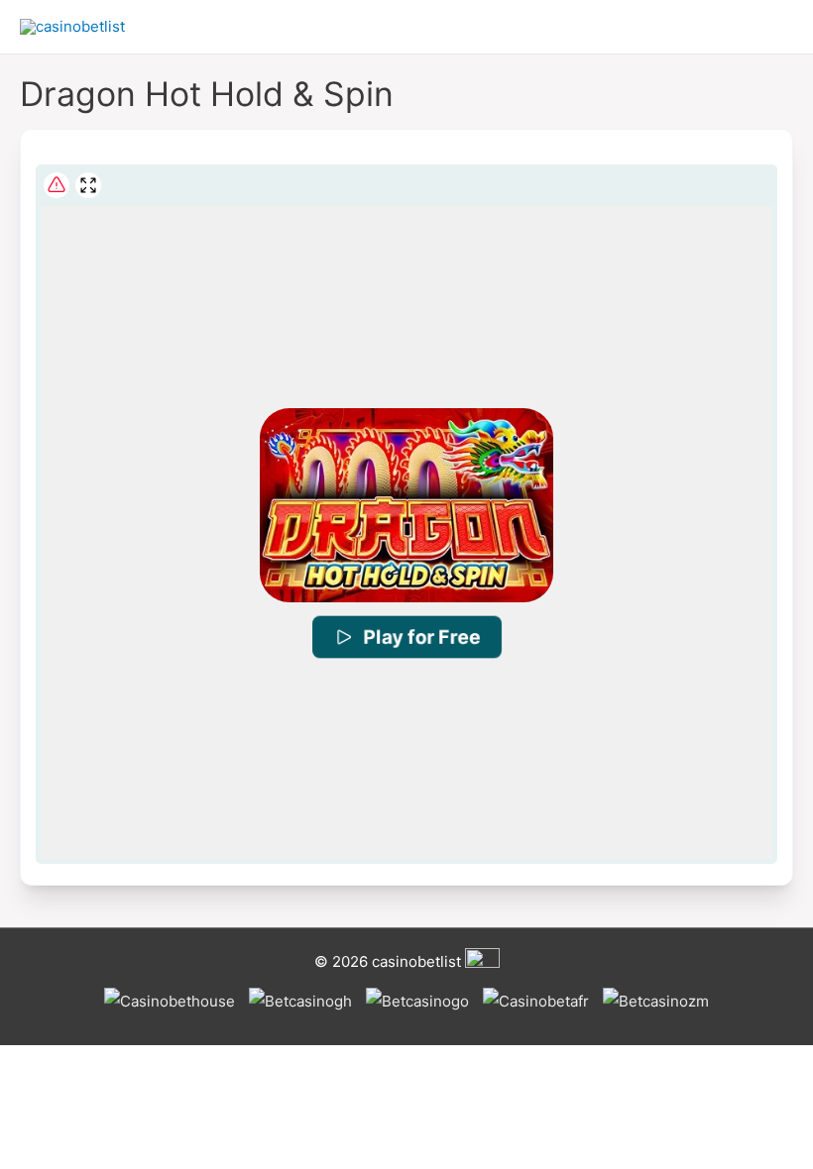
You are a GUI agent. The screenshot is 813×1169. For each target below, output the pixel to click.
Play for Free (421, 636)
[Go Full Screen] (88, 185)
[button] (406, 505)
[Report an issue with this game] (56, 185)
